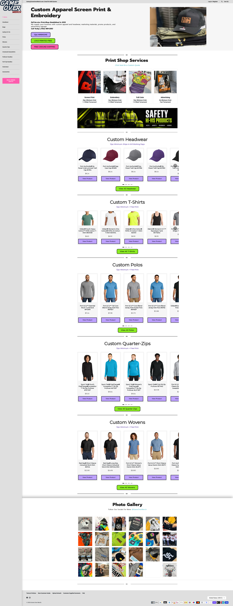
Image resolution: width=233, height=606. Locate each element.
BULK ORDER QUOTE (11, 80)
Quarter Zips (6, 47)
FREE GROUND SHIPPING (44, 47)
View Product (87, 178)
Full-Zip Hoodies (7, 62)
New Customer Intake (44, 593)
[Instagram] (29, 598)
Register (215, 1)
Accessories (5, 72)
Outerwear (5, 67)
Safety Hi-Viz (6, 32)
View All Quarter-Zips (127, 409)
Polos (4, 37)
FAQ (83, 593)
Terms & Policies (31, 593)
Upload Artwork (56, 593)
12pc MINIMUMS (40, 35)
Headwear (5, 22)
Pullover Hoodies (7, 57)
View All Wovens (127, 488)
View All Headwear (127, 189)
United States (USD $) (215, 598)
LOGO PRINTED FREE (43, 41)
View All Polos (127, 330)
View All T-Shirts (127, 251)
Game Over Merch (36, 602)
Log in (210, 1)
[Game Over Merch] (11, 6)
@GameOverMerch (139, 509)
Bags (3, 27)
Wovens (4, 42)
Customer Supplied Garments (71, 593)
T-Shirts (4, 17)
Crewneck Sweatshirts (8, 52)
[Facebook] (27, 598)
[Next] (175, 165)
